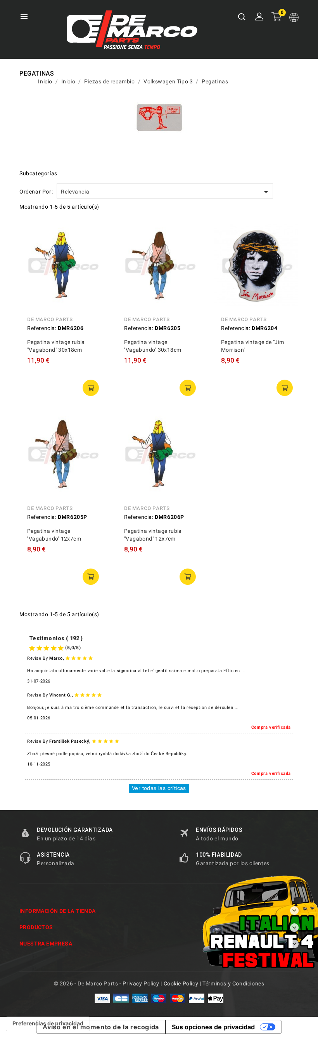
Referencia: (42, 328)
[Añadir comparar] (93, 250)
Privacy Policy (141, 983)
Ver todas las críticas (159, 788)
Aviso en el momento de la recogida (101, 1027)
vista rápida (93, 232)
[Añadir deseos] (93, 267)
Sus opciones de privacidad (213, 1027)
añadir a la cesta (91, 388)
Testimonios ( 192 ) (56, 638)
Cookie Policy (181, 983)
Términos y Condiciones (233, 983)
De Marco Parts (50, 319)
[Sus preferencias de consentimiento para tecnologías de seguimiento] (48, 1023)
